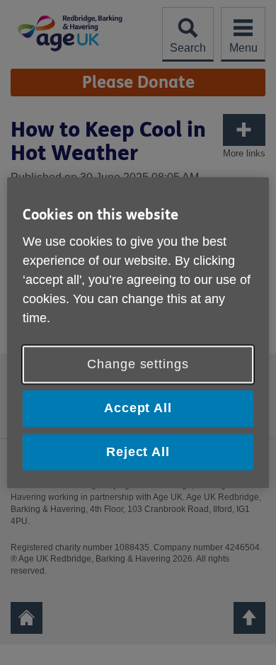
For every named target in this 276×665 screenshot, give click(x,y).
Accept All (138, 409)
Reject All (138, 452)
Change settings (138, 365)
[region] (138, 332)
